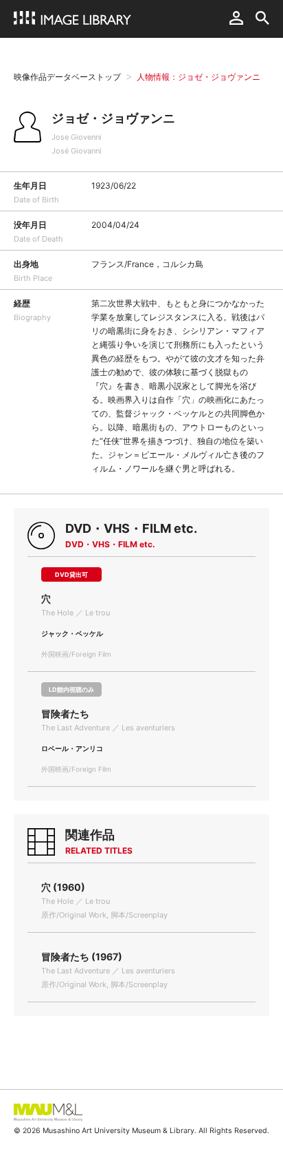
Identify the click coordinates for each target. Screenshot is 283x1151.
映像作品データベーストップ (67, 77)
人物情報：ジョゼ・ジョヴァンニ (198, 77)
